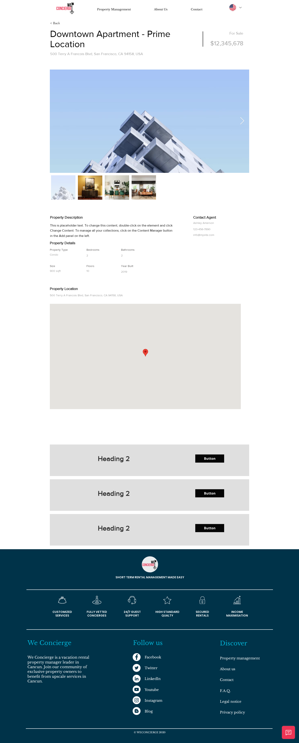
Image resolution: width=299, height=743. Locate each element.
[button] (209, 458)
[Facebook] (137, 657)
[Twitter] (137, 668)
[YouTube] (137, 689)
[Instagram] (137, 700)
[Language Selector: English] (235, 7)
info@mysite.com (203, 234)
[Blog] (137, 711)
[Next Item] (242, 121)
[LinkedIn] (137, 679)
